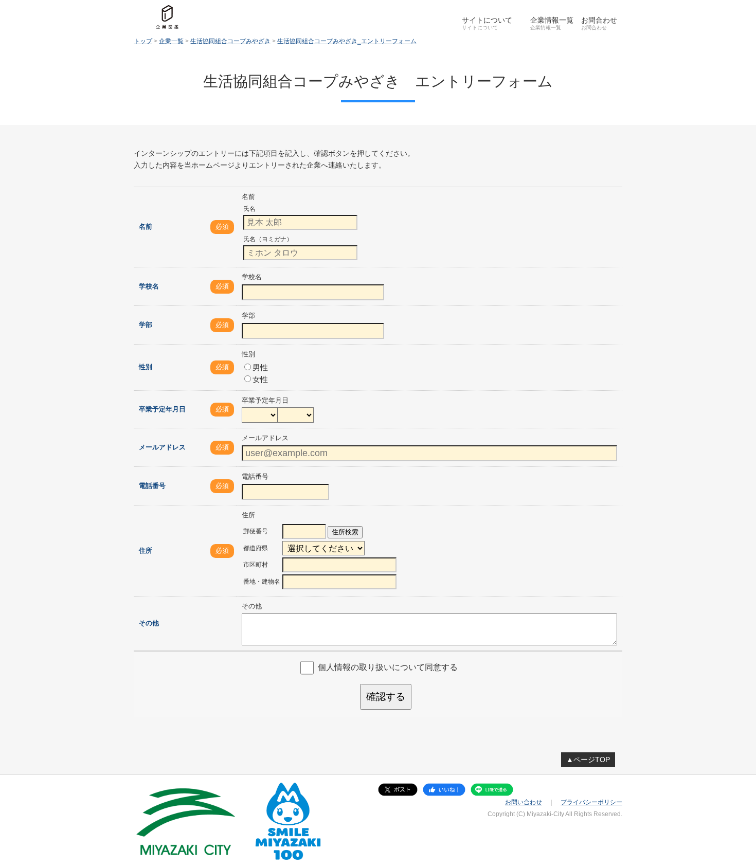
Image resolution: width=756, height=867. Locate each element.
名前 (145, 226)
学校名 (149, 286)
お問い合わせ (523, 802)
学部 (145, 325)
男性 (260, 367)
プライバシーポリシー (591, 802)
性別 (145, 367)
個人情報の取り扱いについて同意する (388, 667)
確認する (385, 696)
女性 (260, 379)
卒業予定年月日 (162, 409)
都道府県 (255, 548)
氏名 (249, 209)
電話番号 (152, 486)
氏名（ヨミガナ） (268, 239)
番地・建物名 (261, 582)
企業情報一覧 (551, 20)
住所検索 (345, 532)
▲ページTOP (588, 759)
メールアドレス (162, 447)
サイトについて (487, 20)
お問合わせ (599, 20)
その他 (149, 623)
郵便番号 (255, 531)
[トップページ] (167, 17)
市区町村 (255, 565)
